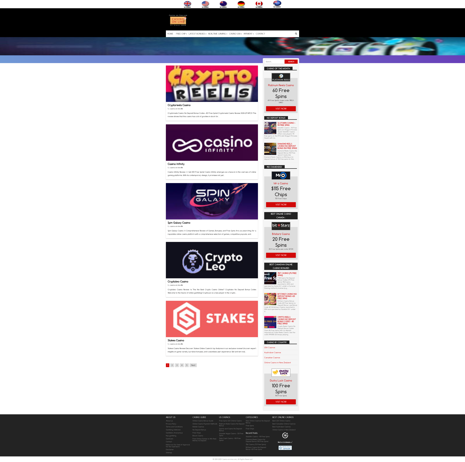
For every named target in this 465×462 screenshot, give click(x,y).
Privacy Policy (171, 424)
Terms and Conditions (174, 427)
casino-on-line (175, 109)
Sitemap (169, 453)
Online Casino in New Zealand (277, 362)
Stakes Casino (176, 340)
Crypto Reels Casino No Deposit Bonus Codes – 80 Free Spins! (287, 320)
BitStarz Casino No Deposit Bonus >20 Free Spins (287, 296)
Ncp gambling (171, 436)
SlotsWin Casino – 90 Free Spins (286, 124)
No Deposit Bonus (199, 430)
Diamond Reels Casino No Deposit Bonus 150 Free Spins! (287, 146)
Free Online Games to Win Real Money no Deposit (204, 440)
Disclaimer (170, 449)
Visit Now (281, 108)
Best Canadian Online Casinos (283, 424)
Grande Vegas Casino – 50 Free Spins (231, 434)
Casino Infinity (176, 163)
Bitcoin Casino (198, 436)
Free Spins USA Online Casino (230, 421)
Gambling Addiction (173, 430)
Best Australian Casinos (281, 427)
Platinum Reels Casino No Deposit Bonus (231, 425)
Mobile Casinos (198, 427)
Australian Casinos (272, 352)
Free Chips (197, 433)
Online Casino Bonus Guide (203, 421)
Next (193, 365)
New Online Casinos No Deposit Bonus (258, 422)
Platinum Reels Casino (281, 85)
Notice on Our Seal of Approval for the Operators (178, 446)
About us (169, 421)
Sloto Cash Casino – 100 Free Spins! (230, 439)
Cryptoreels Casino (179, 105)
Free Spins (250, 426)
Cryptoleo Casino (178, 281)
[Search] (296, 33)
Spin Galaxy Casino (179, 222)
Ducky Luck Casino (281, 380)
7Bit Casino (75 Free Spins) (287, 274)
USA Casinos (269, 347)
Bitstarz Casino (281, 233)
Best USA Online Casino (281, 421)
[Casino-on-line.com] (178, 26)
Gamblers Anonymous (174, 433)
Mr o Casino (281, 183)
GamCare (169, 439)
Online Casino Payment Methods (205, 424)
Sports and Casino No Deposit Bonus (230, 430)
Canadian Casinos (272, 357)
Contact (169, 442)
